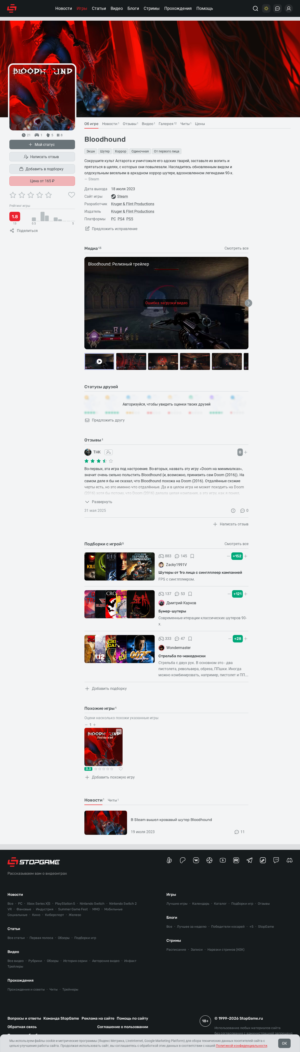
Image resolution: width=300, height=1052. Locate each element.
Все (10, 904)
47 (183, 638)
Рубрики (35, 961)
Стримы (152, 8)
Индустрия (44, 909)
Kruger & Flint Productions (132, 204)
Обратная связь (22, 1027)
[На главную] (12, 8)
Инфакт (130, 961)
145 (184, 556)
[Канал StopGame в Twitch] (276, 860)
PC (113, 219)
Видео (117, 8)
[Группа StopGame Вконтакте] (196, 860)
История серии (75, 961)
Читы (53, 989)
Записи (197, 950)
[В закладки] (192, 556)
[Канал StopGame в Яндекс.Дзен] (209, 860)
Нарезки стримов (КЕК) (225, 950)
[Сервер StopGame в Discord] (289, 860)
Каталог (220, 904)
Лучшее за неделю (191, 927)
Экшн (90, 151)
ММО (96, 909)
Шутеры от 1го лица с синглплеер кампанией (200, 572)
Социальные (17, 915)
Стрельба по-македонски (182, 656)
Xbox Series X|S (38, 904)
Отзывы (264, 904)
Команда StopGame (61, 1018)
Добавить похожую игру (113, 777)
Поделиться (27, 230)
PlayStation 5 (65, 904)
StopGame (266, 927)
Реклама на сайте (98, 1018)
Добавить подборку (109, 688)
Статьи (99, 8)
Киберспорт (54, 915)
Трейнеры (70, 989)
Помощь (204, 8)
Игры (82, 8)
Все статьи (16, 938)
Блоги (133, 8)
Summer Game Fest (73, 909)
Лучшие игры (177, 904)
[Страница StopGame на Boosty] (169, 860)
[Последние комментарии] (277, 8)
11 (242, 832)
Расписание (176, 950)
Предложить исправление (114, 229)
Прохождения (178, 8)
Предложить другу (108, 420)
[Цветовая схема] (266, 8)
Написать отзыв (44, 157)
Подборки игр (85, 938)
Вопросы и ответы (24, 1018)
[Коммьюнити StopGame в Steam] (263, 860)
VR (10, 909)
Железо (75, 915)
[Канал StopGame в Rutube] (236, 860)
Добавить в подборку (45, 169)
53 (183, 594)
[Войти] (289, 8)
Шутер (105, 151)
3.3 (88, 769)
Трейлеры (15, 966)
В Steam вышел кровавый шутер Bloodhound (171, 819)
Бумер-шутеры (172, 611)
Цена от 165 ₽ (42, 181)
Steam (122, 196)
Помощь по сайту (132, 1018)
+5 (251, 927)
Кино (36, 915)
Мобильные (113, 909)
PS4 (121, 219)
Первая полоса (41, 938)
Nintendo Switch (92, 904)
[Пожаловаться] (233, 510)
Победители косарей (228, 927)
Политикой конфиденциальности (241, 1046)
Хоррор (120, 151)
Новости (63, 8)
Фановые (23, 909)
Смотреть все (236, 248)
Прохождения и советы (26, 989)
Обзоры (64, 938)
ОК (284, 1043)
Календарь (200, 904)
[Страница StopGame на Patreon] (183, 860)
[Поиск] (255, 8)
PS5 (129, 219)
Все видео (16, 961)
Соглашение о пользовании (122, 1027)
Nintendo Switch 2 (123, 904)
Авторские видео (106, 961)
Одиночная (140, 151)
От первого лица (166, 151)
